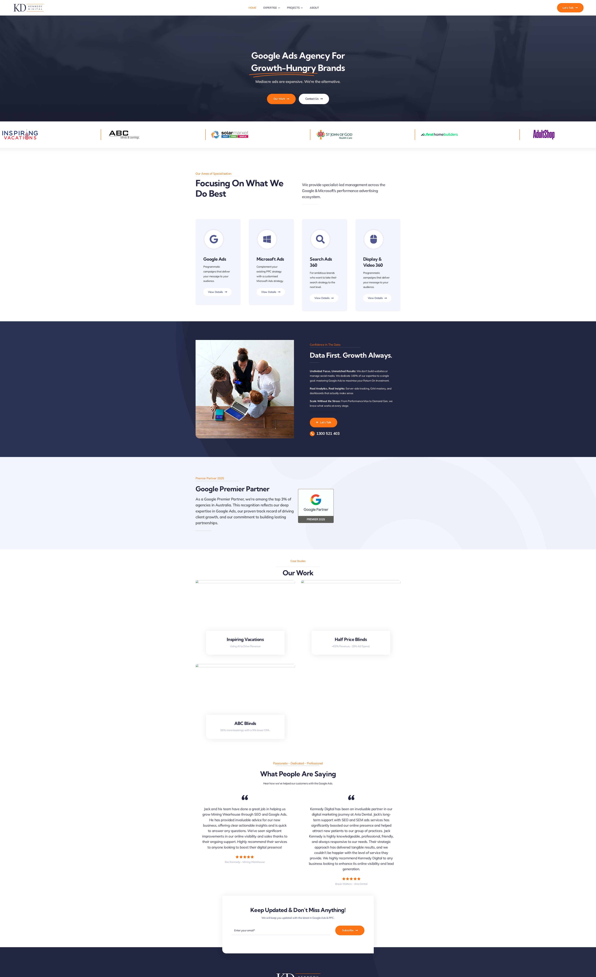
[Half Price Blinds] (350, 582)
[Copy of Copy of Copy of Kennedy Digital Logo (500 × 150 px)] (28, 4)
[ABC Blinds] (245, 666)
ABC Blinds (245, 723)
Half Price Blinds (351, 639)
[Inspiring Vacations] (245, 582)
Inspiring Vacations (245, 639)
